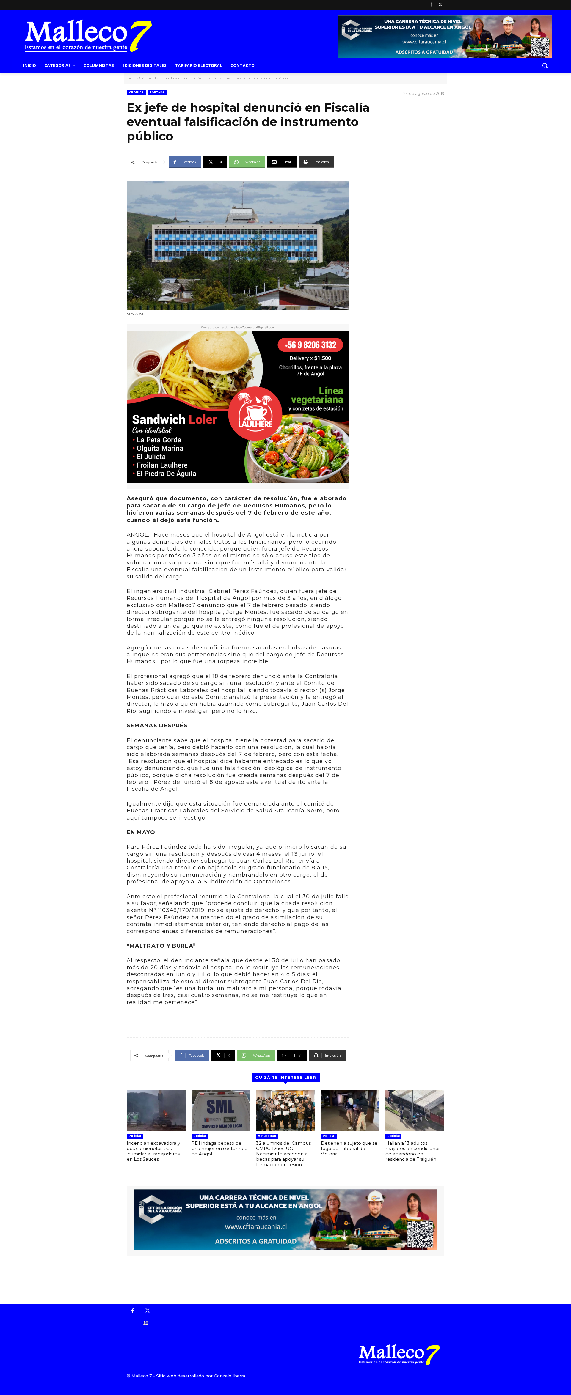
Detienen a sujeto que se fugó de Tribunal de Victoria (349, 1148)
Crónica (145, 78)
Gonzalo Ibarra (229, 1376)
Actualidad (267, 1136)
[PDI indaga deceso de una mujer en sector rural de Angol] (221, 1110)
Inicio (131, 78)
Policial (134, 1136)
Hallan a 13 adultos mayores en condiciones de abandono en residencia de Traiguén (412, 1151)
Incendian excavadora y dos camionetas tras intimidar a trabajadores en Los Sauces (153, 1151)
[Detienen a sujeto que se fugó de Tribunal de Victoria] (350, 1110)
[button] (545, 65)
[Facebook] (431, 5)
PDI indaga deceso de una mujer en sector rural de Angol (220, 1148)
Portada (157, 92)
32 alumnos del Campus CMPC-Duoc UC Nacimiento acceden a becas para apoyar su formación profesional (283, 1153)
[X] (440, 5)
